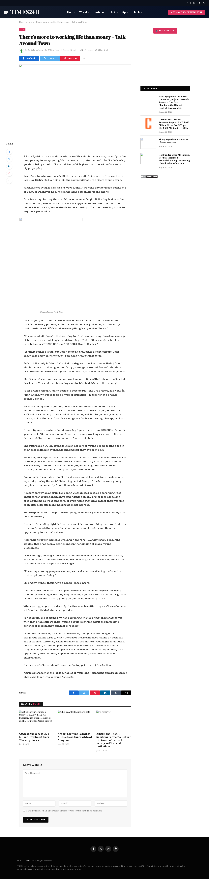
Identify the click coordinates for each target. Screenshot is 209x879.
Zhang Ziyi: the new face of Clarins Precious (173, 141)
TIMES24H (29, 861)
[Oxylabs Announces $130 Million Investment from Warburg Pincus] (36, 720)
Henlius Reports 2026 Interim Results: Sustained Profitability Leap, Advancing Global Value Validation (174, 159)
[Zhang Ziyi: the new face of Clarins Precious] (148, 143)
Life (113, 12)
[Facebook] (9, 152)
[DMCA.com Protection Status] (149, 177)
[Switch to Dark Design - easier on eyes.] (199, 3)
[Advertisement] (165, 60)
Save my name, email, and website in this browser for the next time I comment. (64, 810)
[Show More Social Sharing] (84, 58)
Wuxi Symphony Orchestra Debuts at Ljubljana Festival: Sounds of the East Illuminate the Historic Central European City (174, 102)
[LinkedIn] (9, 166)
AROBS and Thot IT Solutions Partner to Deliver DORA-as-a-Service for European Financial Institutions (113, 740)
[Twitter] (9, 159)
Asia (22, 30)
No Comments (87, 50)
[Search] (203, 3)
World (83, 12)
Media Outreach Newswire (186, 12)
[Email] (9, 181)
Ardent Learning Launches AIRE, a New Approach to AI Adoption (75, 737)
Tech (137, 12)
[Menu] (6, 12)
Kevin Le (31, 50)
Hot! (69, 12)
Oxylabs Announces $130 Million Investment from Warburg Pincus (34, 737)
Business (99, 12)
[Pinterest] (9, 173)
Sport (125, 12)
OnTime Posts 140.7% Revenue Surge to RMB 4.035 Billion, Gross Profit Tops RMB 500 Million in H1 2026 (174, 123)
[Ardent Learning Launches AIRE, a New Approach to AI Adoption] (75, 720)
